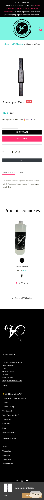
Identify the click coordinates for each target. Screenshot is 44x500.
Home (7, 44)
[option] (22, 251)
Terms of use (6, 451)
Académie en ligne (8, 407)
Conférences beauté (9, 432)
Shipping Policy (8, 455)
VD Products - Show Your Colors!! (14, 398)
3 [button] (22, 283)
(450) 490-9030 (7, 378)
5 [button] (27, 283)
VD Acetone (22, 267)
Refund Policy (7, 459)
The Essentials (7, 411)
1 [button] (16, 283)
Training (5, 402)
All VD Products (17, 44)
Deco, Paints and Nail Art (11, 415)
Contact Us (6, 424)
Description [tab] (8, 172)
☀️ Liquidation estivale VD (12, 394)
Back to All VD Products (23, 298)
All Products (6, 419)
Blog (4, 428)
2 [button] (19, 283)
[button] (22, 119)
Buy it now (22, 138)
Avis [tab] (20, 172)
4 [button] (24, 283)
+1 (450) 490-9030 (22, 2)
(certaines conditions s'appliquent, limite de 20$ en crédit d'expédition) (22, 8)
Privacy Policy (7, 464)
